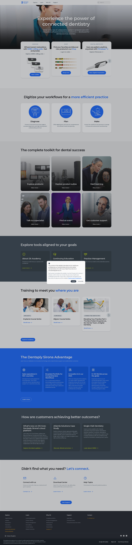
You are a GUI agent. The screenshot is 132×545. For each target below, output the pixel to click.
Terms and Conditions (75, 278)
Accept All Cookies (103, 541)
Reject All (113, 541)
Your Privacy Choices (123, 541)
